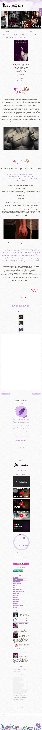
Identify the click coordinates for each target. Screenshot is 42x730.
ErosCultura (15, 685)
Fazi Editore (15, 687)
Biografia (16, 577)
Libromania (15, 691)
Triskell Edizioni (16, 697)
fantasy (15, 603)
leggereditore (16, 699)
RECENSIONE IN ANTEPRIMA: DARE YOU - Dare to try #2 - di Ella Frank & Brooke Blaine (23, 625)
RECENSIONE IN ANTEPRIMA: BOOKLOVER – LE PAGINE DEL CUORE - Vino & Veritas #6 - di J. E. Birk (24, 615)
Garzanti (20, 687)
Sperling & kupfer (22, 695)
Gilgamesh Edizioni (17, 689)
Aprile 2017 (7, 31)
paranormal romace (18, 605)
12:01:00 (13, 309)
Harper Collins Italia (24, 689)
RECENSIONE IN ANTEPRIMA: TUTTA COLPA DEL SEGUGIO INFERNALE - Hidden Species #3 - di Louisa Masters (20, 313)
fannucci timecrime (23, 697)
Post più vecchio (36, 393)
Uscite (15, 669)
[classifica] (21, 564)
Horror (15, 585)
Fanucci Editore (21, 685)
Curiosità (19, 671)
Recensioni (19, 669)
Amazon (23, 80)
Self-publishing (16, 695)
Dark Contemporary (18, 579)
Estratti (15, 671)
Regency (15, 595)
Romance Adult (17, 599)
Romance (16, 597)
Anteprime (24, 669)
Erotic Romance (17, 583)
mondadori (21, 699)
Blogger (25, 400)
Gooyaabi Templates (22, 714)
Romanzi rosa (17, 601)
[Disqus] (21, 348)
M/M (15, 587)
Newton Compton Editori (23, 691)
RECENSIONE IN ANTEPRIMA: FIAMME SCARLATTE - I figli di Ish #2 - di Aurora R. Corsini (20, 323)
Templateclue (10, 714)
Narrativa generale (18, 589)
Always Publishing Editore (18, 678)
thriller (15, 607)
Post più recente (6, 393)
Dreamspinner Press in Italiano (18, 683)
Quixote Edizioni (19, 693)
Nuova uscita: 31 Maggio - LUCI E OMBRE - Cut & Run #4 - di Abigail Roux (24, 645)
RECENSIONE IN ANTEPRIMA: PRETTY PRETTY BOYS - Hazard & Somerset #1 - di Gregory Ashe (24, 635)
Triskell (18, 80)
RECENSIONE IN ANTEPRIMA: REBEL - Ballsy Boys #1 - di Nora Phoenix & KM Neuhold (23, 655)
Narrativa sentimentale (18, 591)
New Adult (16, 593)
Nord (14, 693)
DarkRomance (17, 581)
